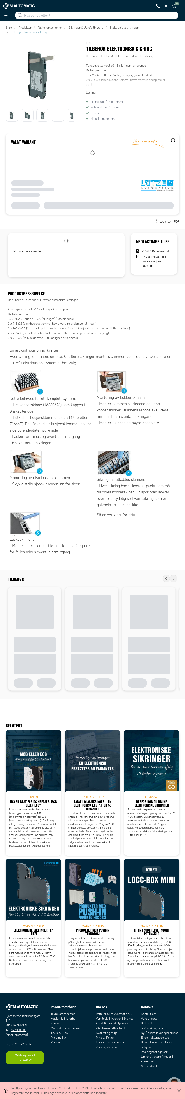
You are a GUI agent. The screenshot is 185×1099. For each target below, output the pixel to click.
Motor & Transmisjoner (66, 1028)
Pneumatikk (58, 1038)
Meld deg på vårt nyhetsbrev (25, 1058)
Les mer (91, 92)
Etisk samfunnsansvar (110, 1042)
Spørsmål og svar (152, 1028)
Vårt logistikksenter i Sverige (115, 1019)
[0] (174, 6)
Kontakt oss (148, 1014)
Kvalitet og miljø (106, 1033)
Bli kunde (147, 1023)
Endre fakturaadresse (155, 1038)
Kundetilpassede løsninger (113, 1023)
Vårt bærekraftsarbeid (110, 1028)
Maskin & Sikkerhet (63, 1019)
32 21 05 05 (18, 1030)
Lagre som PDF (169, 221)
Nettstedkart (149, 1066)
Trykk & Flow (59, 1033)
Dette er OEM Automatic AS (114, 1014)
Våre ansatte (149, 1019)
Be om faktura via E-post (157, 1042)
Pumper (56, 1042)
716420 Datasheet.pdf (156, 251)
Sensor (55, 1023)
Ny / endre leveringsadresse (159, 1033)
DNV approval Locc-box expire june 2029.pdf (154, 261)
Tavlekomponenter (63, 1014)
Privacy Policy (105, 1038)
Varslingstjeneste (107, 1047)
